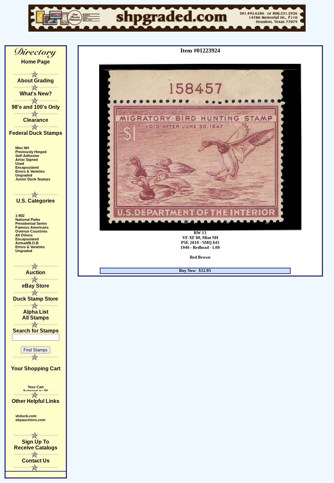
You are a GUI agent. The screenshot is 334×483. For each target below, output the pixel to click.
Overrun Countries (31, 231)
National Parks (27, 219)
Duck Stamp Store (35, 299)
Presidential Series (31, 223)
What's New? (36, 93)
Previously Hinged (31, 152)
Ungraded (23, 175)
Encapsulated (27, 167)
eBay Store (35, 286)
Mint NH (22, 148)
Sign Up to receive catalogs (35, 444)
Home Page (35, 61)
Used (19, 163)
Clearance (35, 120)
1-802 (19, 216)
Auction (35, 272)
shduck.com (26, 416)
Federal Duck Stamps (35, 133)
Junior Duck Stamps (32, 179)
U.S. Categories (35, 201)
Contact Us (36, 460)
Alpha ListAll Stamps (35, 314)
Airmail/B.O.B (26, 243)
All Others (24, 235)
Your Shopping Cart (35, 368)
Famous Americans (32, 227)
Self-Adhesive (27, 156)
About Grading (35, 80)
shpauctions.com (30, 420)
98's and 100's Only (36, 107)
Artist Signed (26, 160)
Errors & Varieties (30, 171)
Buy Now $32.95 (195, 270)
